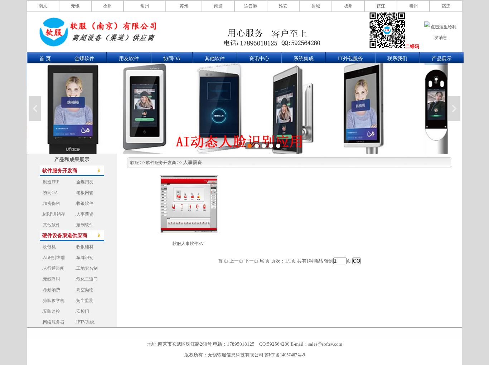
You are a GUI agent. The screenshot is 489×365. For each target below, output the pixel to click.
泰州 (413, 6)
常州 (144, 6)
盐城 (315, 6)
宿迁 (446, 6)
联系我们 (397, 58)
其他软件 (215, 58)
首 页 (45, 58)
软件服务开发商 (161, 162)
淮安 (283, 6)
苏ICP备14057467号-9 (285, 354)
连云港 (250, 6)
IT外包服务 (350, 58)
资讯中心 (259, 58)
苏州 (184, 6)
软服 (133, 162)
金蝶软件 (84, 58)
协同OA (171, 58)
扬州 (348, 6)
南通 (218, 6)
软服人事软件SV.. (189, 243)
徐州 (107, 6)
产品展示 (442, 58)
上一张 (35, 108)
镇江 (381, 6)
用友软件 (129, 58)
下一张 (454, 108)
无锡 (75, 6)
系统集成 (304, 58)
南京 (43, 6)
